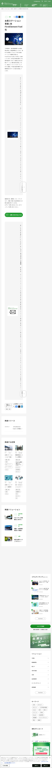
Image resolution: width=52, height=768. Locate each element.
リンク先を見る (22, 187)
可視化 (42, 712)
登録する (22, 393)
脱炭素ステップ (15, 5)
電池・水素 (8, 409)
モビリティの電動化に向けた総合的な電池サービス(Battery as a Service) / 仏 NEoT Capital (19, 463)
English (49, 1)
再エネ (45, 709)
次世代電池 (18, 469)
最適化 (39, 720)
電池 (34, 720)
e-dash (34, 709)
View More (40, 618)
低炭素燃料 (41, 715)
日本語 (45, 1)
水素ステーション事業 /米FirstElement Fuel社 (9, 405)
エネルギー (40, 704)
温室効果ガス (18, 491)
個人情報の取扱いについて (10, 762)
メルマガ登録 (40, 626)
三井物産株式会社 (37, 1)
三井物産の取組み (34, 5)
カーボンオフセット (43, 717)
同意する (36, 765)
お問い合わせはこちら (16, 215)
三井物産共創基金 (44, 707)
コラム (20, 5)
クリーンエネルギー (8, 467)
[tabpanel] (14, 39)
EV (16, 498)
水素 (6, 461)
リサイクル (18, 467)
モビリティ (18, 471)
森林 (40, 709)
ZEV (17, 493)
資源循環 (34, 717)
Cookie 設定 (5, 765)
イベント (41, 5)
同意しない (46, 765)
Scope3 (34, 715)
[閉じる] (49, 757)
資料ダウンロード (45, 6)
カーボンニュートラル (8, 464)
